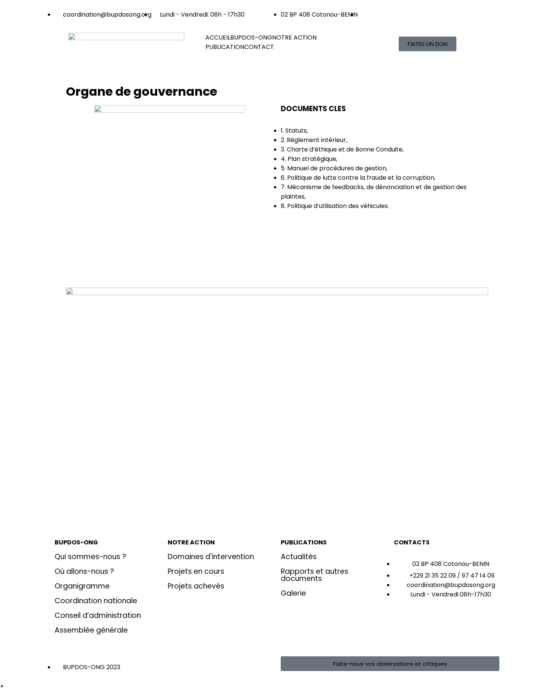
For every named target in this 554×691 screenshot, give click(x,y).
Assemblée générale (91, 630)
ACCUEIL (217, 37)
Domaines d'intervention (211, 557)
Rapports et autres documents (314, 575)
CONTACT (259, 47)
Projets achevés (196, 586)
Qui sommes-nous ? (90, 557)
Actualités (299, 557)
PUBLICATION (224, 47)
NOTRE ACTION (294, 37)
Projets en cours (196, 571)
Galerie (293, 593)
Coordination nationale (96, 601)
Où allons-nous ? (84, 571)
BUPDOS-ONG (251, 37)
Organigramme (82, 586)
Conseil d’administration (98, 615)
